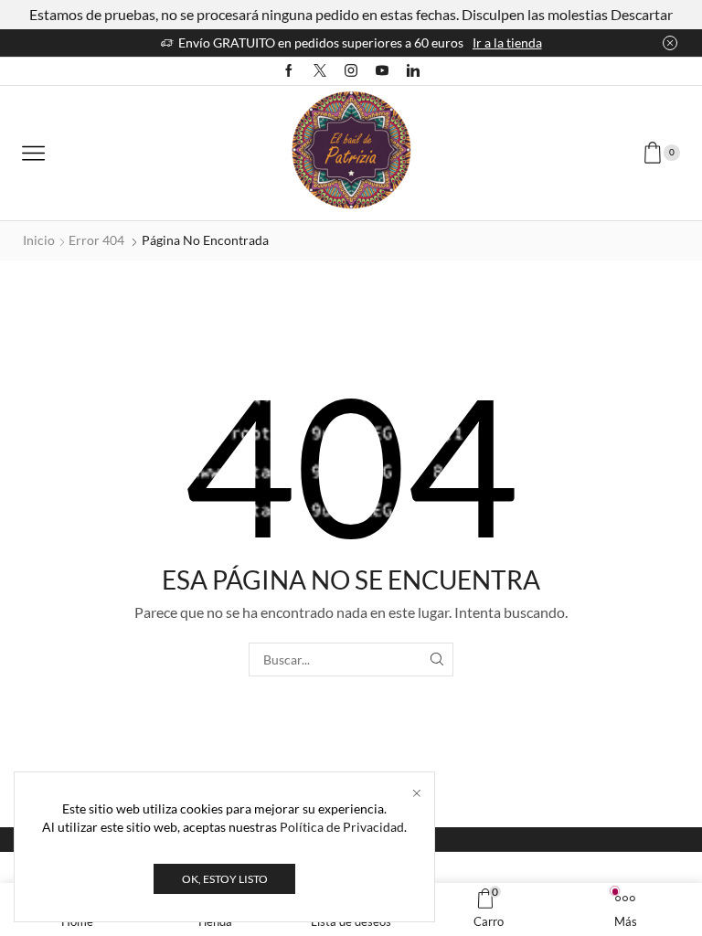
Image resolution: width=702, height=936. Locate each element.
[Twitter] (320, 71)
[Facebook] (288, 71)
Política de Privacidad (342, 827)
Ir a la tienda (507, 42)
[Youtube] (382, 71)
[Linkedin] (413, 71)
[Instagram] (351, 71)
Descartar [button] (642, 14)
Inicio (39, 240)
